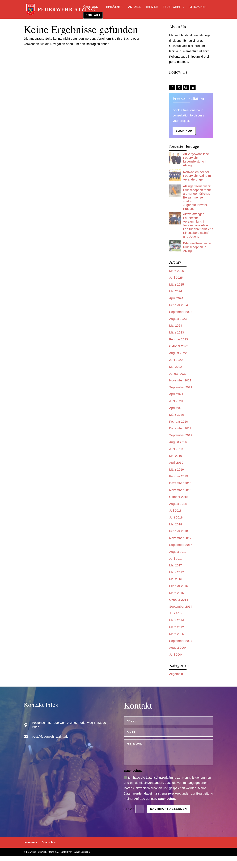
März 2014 (176, 620)
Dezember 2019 (180, 428)
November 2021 (180, 380)
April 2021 (176, 394)
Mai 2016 (175, 579)
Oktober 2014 (178, 599)
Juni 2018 (176, 517)
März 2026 (176, 271)
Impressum (30, 842)
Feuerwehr (172, 7)
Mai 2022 (175, 366)
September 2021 (180, 387)
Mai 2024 (175, 291)
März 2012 (176, 627)
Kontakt (93, 15)
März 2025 (176, 284)
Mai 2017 (175, 565)
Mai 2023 (175, 325)
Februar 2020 (178, 421)
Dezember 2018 (180, 483)
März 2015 (176, 593)
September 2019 (180, 435)
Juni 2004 (176, 654)
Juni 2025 (176, 277)
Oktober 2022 (178, 346)
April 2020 (176, 408)
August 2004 (178, 647)
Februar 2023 (178, 339)
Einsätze (113, 7)
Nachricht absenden (168, 808)
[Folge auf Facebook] (172, 87)
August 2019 (178, 442)
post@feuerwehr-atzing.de (50, 736)
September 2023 (180, 312)
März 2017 (176, 572)
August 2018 (178, 504)
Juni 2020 (176, 401)
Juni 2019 (176, 449)
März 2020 (176, 414)
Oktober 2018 (178, 497)
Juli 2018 (175, 510)
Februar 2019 (178, 476)
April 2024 (176, 298)
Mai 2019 (175, 456)
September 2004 (180, 641)
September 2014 (180, 606)
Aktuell (134, 7)
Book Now (184, 130)
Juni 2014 (176, 613)
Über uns (90, 7)
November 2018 (180, 490)
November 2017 (180, 538)
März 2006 (176, 634)
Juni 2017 (176, 558)
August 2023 (178, 319)
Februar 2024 (178, 305)
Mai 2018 (175, 524)
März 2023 (176, 332)
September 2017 (180, 545)
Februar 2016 (178, 586)
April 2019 (176, 462)
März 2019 (176, 469)
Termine (152, 7)
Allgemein (176, 674)
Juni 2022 (176, 360)
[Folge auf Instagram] (186, 87)
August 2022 (178, 353)
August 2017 (178, 551)
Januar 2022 (178, 373)
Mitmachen (197, 7)
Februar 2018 (178, 531)
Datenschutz (167, 798)
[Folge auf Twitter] (179, 87)
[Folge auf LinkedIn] (193, 87)
